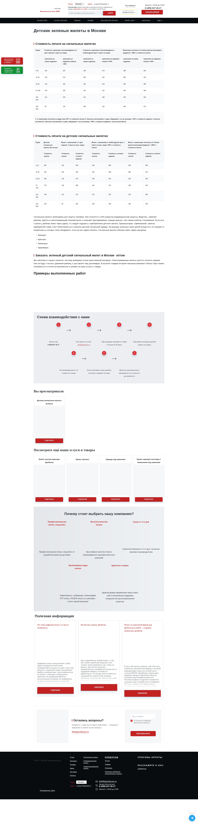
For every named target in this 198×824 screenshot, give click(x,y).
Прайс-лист (130, 20)
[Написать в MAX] (192, 810)
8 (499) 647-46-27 (153, 8)
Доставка (73, 772)
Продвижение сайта (47, 790)
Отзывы (73, 764)
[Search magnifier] (109, 13)
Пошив (90, 20)
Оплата (73, 775)
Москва (79, 4)
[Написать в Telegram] (192, 818)
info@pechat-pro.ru (84, 345)
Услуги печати (60, 20)
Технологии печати (109, 20)
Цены (72, 768)
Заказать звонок (152, 12)
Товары (77, 20)
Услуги (107, 761)
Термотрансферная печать (90, 767)
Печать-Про (42, 20)
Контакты (146, 20)
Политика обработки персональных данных (113, 773)
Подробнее (49, 440)
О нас (72, 757)
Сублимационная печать (89, 762)
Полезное (108, 768)
